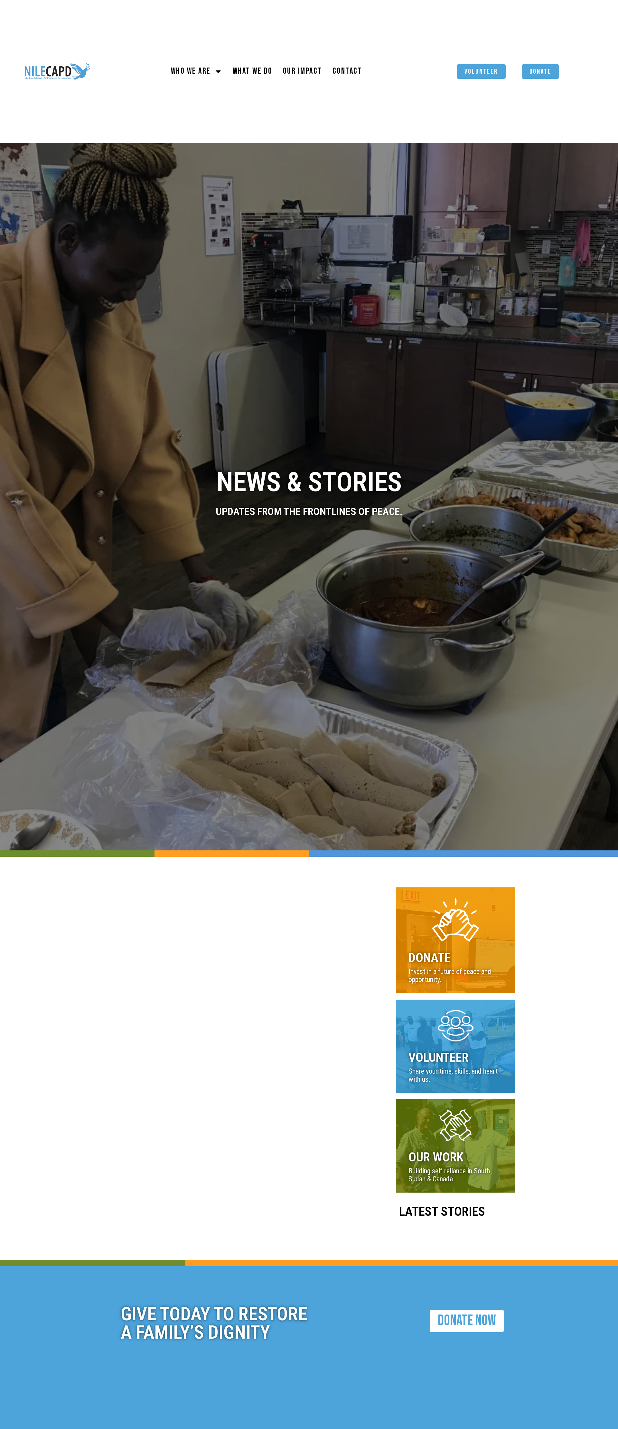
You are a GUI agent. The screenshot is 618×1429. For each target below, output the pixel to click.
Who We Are (191, 71)
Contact (347, 71)
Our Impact (302, 71)
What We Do (253, 71)
